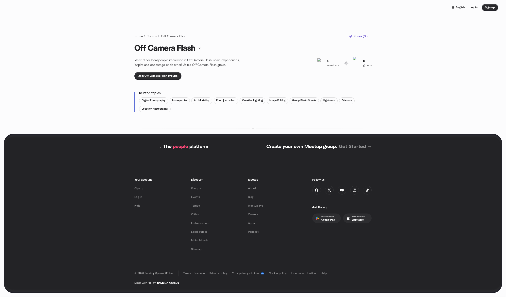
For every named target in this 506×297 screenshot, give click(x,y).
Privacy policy (219, 273)
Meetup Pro (255, 205)
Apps (251, 223)
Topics (152, 36)
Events (195, 197)
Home (138, 36)
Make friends (199, 240)
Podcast (253, 232)
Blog (251, 197)
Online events (200, 223)
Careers (253, 214)
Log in (138, 197)
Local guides (199, 232)
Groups (196, 188)
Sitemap (196, 249)
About (252, 188)
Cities (195, 214)
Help (137, 205)
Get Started (352, 146)
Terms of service (194, 273)
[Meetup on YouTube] (342, 190)
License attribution (303, 273)
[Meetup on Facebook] (316, 190)
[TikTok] (367, 190)
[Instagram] (354, 190)
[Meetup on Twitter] (329, 190)
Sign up (139, 188)
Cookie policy (278, 273)
